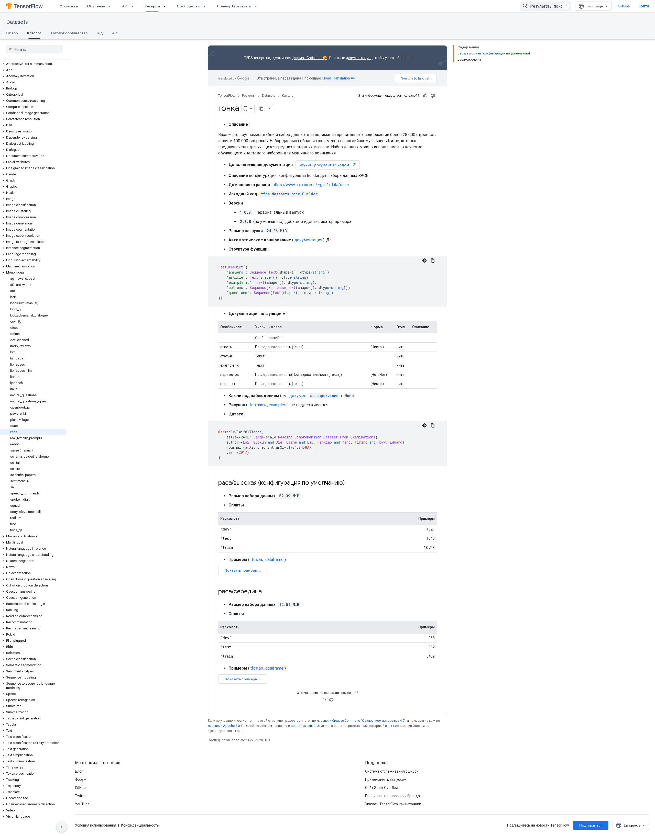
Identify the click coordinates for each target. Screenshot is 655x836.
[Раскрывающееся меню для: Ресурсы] (166, 6)
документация (308, 240)
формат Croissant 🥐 (309, 58)
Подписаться (590, 825)
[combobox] (545, 6)
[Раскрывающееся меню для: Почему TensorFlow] (257, 6)
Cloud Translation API (339, 78)
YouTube (82, 804)
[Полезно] (425, 95)
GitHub (624, 6)
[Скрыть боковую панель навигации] (62, 827)
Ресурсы (152, 6)
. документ (313, 395)
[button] (33, 64)
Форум (80, 779)
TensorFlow (226, 95)
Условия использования (95, 825)
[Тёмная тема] (424, 260)
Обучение (96, 6)
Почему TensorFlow (234, 6)
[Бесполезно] (433, 95)
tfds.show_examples (267, 404)
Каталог (34, 33)
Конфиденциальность (140, 825)
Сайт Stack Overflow (382, 788)
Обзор (12, 33)
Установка (69, 6)
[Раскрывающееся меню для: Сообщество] (206, 6)
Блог (79, 771)
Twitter (81, 796)
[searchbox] (34, 49)
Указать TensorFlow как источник (393, 804)
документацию (359, 58)
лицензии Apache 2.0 (224, 726)
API (125, 6)
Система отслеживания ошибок (391, 771)
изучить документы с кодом (328, 164)
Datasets (17, 22)
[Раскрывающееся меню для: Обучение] (111, 6)
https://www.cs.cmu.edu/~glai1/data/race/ (311, 184)
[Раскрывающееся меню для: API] (134, 6)
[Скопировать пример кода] (433, 260)
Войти (643, 6)
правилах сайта (303, 726)
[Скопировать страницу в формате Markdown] (261, 108)
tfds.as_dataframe (266, 559)
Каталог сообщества (69, 33)
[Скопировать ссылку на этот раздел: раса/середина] (267, 592)
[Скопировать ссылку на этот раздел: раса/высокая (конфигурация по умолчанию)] (350, 483)
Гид (100, 33)
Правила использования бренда (392, 796)
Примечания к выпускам (385, 779)
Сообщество (188, 6)
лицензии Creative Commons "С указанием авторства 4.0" (361, 720)
